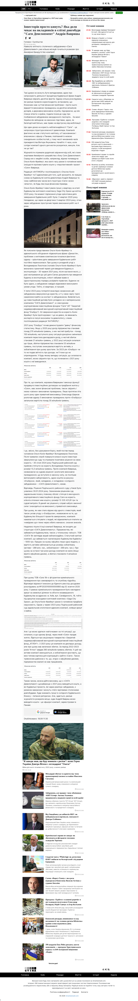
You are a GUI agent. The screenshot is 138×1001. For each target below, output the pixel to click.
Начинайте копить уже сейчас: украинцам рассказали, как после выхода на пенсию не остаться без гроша (91, 19)
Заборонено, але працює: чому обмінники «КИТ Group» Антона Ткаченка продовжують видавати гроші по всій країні (103, 74)
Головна (44, 9)
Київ (58, 9)
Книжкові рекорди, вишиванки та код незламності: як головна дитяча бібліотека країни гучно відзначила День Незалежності (103, 135)
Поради (71, 9)
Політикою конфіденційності (79, 12)
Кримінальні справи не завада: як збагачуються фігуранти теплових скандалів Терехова (103, 93)
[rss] (108, 3)
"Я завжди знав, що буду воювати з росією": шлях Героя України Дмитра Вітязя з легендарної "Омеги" (103, 53)
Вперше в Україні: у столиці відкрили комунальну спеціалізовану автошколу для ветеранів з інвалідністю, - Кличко (103, 42)
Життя (86, 9)
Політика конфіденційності (60, 992)
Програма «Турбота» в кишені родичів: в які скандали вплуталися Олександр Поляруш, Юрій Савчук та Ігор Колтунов (103, 124)
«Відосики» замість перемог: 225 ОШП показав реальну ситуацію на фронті (102, 181)
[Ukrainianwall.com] (30, 3)
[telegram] (103, 3)
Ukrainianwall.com (72, 996)
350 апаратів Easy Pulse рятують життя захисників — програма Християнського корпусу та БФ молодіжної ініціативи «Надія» (102, 146)
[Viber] (33, 38)
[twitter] (106, 3)
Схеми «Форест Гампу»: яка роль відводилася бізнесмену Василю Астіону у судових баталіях (103, 113)
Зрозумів (119, 13)
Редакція (75, 992)
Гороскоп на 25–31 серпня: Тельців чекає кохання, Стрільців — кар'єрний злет (45, 14)
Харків (114, 9)
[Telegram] (29, 38)
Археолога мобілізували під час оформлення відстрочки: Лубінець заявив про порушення (90, 14)
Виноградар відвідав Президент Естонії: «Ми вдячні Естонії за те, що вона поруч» (103, 32)
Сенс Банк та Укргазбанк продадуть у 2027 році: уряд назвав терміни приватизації (43, 19)
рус (29, 9)
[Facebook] (26, 38)
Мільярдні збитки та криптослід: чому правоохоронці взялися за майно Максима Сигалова (101, 64)
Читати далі (53, 963)
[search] (113, 3)
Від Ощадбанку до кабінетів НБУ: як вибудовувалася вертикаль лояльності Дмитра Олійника (103, 84)
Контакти (84, 992)
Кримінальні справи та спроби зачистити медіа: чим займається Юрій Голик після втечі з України (103, 157)
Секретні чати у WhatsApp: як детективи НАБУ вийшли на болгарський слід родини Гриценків (103, 102)
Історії (100, 9)
